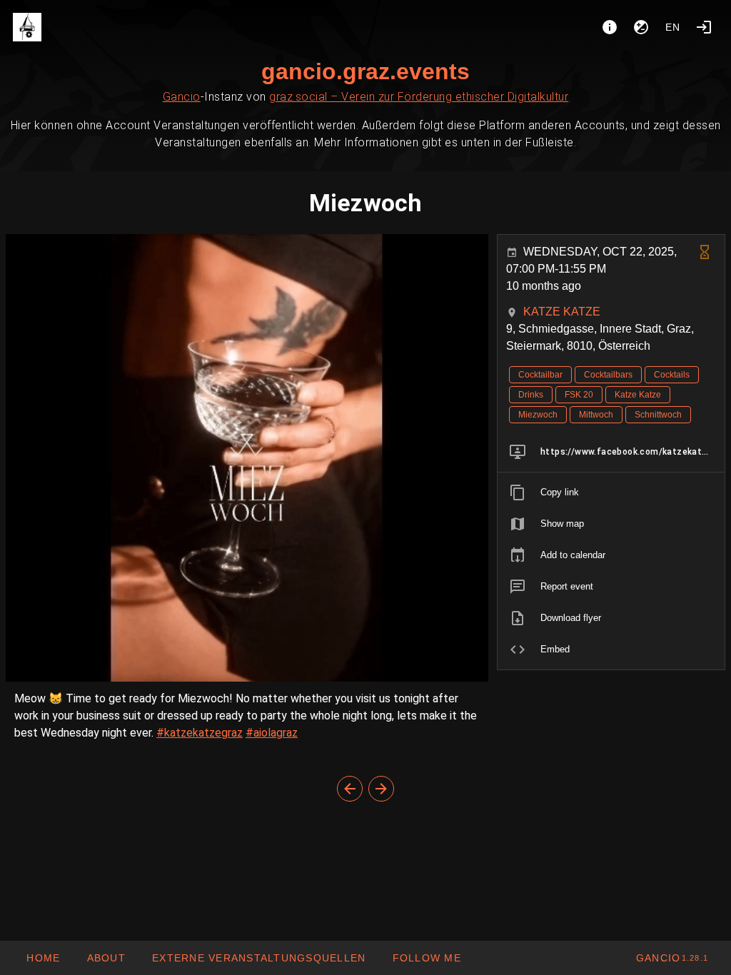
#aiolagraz (272, 732)
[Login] (704, 27)
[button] (259, 958)
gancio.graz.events (365, 71)
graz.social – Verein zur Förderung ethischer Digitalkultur (418, 96)
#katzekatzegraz (199, 732)
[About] (609, 27)
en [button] (673, 27)
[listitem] (611, 452)
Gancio (182, 96)
